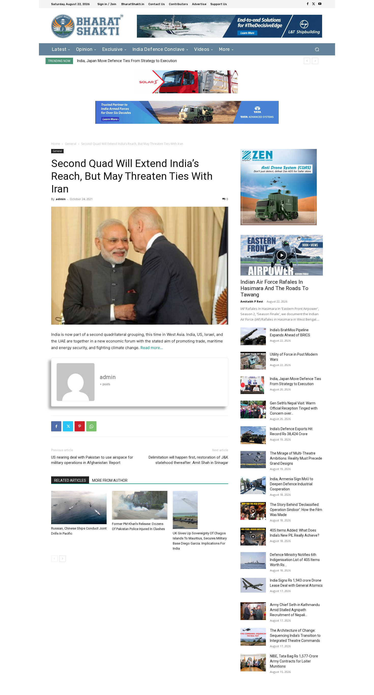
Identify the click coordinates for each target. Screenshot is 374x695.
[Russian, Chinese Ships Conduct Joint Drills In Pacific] (79, 507)
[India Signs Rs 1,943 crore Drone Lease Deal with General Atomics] (253, 585)
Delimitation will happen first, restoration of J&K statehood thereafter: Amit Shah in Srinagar (188, 460)
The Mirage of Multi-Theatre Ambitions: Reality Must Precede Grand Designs (296, 458)
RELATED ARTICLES (70, 480)
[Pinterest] (80, 426)
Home (55, 144)
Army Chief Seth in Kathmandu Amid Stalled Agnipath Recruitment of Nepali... (295, 610)
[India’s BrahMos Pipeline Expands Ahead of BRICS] (253, 336)
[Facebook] (308, 4)
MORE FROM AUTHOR (109, 480)
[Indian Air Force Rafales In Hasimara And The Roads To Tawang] (281, 255)
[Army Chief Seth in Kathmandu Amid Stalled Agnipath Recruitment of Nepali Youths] (253, 611)
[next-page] (62, 558)
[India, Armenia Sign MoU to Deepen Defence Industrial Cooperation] (253, 485)
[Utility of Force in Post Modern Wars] (253, 361)
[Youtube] (320, 4)
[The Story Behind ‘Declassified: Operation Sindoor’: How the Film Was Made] (253, 511)
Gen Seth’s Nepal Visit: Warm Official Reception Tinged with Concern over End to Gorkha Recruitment (161, 60)
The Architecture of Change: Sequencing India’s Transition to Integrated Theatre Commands (295, 635)
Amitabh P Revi (251, 301)
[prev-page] (54, 558)
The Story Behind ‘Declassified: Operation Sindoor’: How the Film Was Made (296, 510)
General (70, 144)
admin (61, 199)
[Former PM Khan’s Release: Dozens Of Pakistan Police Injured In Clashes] (139, 505)
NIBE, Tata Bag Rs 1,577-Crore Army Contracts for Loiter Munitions (294, 661)
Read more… (151, 347)
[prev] (307, 61)
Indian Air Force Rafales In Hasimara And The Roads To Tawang (274, 288)
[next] (315, 61)
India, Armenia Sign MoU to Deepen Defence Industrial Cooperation (291, 484)
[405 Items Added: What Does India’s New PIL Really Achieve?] (253, 537)
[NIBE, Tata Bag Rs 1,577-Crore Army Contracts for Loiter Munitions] (253, 662)
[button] (317, 49)
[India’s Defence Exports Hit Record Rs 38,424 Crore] (253, 435)
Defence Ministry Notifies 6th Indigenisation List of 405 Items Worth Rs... (295, 560)
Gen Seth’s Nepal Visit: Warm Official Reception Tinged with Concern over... (294, 408)
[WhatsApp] (91, 426)
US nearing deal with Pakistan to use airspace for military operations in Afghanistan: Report (92, 460)
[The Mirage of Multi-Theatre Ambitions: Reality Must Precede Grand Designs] (253, 460)
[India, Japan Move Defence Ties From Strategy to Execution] (252, 385)
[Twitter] (314, 4)
